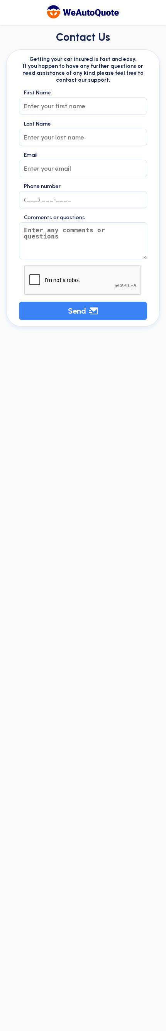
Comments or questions (54, 218)
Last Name (37, 124)
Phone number (42, 186)
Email (30, 155)
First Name (37, 93)
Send (77, 311)
